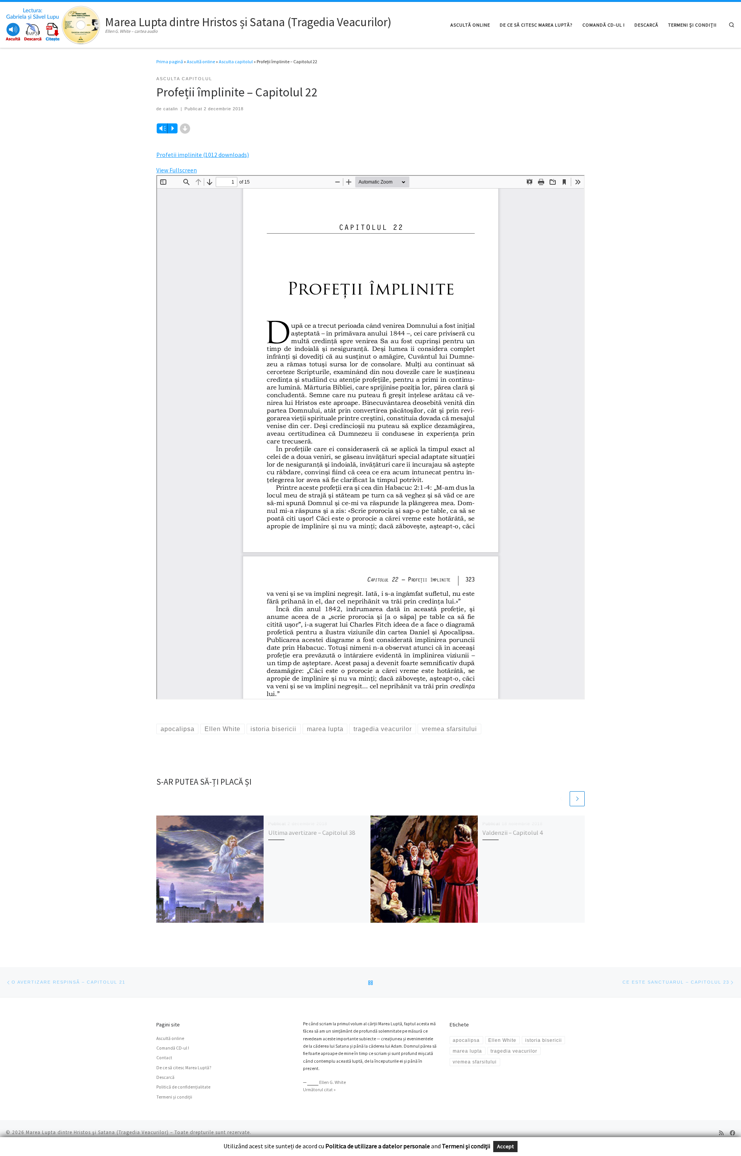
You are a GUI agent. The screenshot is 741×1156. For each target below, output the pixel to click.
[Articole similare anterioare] (560, 798)
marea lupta (467, 1050)
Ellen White (502, 1040)
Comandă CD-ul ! (172, 1048)
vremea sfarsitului (475, 1061)
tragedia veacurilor (514, 1050)
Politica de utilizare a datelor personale (377, 1146)
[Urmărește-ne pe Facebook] (732, 1133)
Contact (164, 1057)
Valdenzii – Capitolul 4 (512, 832)
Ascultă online (201, 61)
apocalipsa (466, 1040)
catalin (170, 108)
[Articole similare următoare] (577, 798)
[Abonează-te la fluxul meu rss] (721, 1133)
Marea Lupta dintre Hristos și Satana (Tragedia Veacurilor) (97, 1132)
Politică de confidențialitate (183, 1087)
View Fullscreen (176, 170)
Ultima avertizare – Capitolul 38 (311, 832)
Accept (505, 1146)
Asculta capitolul (236, 61)
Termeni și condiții (174, 1097)
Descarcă (165, 1077)
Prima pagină (169, 61)
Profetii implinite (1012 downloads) (202, 154)
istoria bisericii (543, 1040)
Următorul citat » (319, 1089)
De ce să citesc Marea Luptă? (183, 1067)
